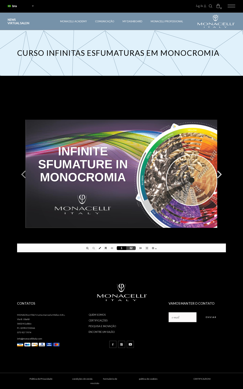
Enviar (211, 317)
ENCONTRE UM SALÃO (102, 331)
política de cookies (148, 378)
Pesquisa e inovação (102, 326)
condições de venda (82, 378)
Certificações (98, 320)
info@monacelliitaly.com (29, 338)
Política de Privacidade (41, 378)
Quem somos (97, 314)
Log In (199, 6)
